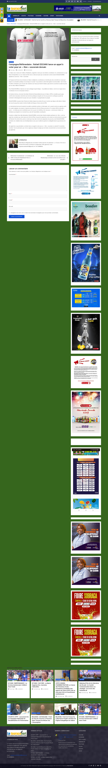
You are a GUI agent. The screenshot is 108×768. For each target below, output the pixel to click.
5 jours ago (12, 689)
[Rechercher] (95, 59)
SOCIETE (23, 15)
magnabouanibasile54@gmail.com (83, 48)
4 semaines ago (84, 692)
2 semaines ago (60, 696)
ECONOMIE (38, 15)
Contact (84, 1)
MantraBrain (70, 765)
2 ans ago (12, 70)
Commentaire (12, 174)
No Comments (28, 70)
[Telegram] (1, 17)
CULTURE (45, 15)
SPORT (52, 15)
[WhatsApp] (1, 14)
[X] (1, 20)
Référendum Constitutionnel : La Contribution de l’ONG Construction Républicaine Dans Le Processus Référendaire (22, 157)
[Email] (1, 12)
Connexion (74, 117)
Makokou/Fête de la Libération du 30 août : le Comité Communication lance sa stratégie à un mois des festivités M (89, 686)
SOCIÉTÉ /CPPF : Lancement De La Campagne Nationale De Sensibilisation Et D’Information (18, 718)
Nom (10, 193)
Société (81, 746)
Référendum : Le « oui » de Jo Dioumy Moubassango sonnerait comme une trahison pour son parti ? (53, 157)
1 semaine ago (36, 689)
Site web (11, 206)
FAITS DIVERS (59, 15)
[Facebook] (1, 9)
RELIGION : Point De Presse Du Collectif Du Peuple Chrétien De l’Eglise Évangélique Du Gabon (65, 718)
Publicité (90, 1)
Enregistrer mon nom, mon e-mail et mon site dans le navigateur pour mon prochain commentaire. (34, 212)
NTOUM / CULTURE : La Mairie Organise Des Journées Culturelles (41, 685)
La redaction (20, 70)
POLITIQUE (31, 15)
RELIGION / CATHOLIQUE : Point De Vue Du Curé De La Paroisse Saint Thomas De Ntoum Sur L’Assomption (42, 719)
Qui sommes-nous (97, 1)
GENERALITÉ (16, 15)
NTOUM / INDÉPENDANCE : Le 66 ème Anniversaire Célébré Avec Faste (17, 685)
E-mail (11, 200)
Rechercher (74, 56)
